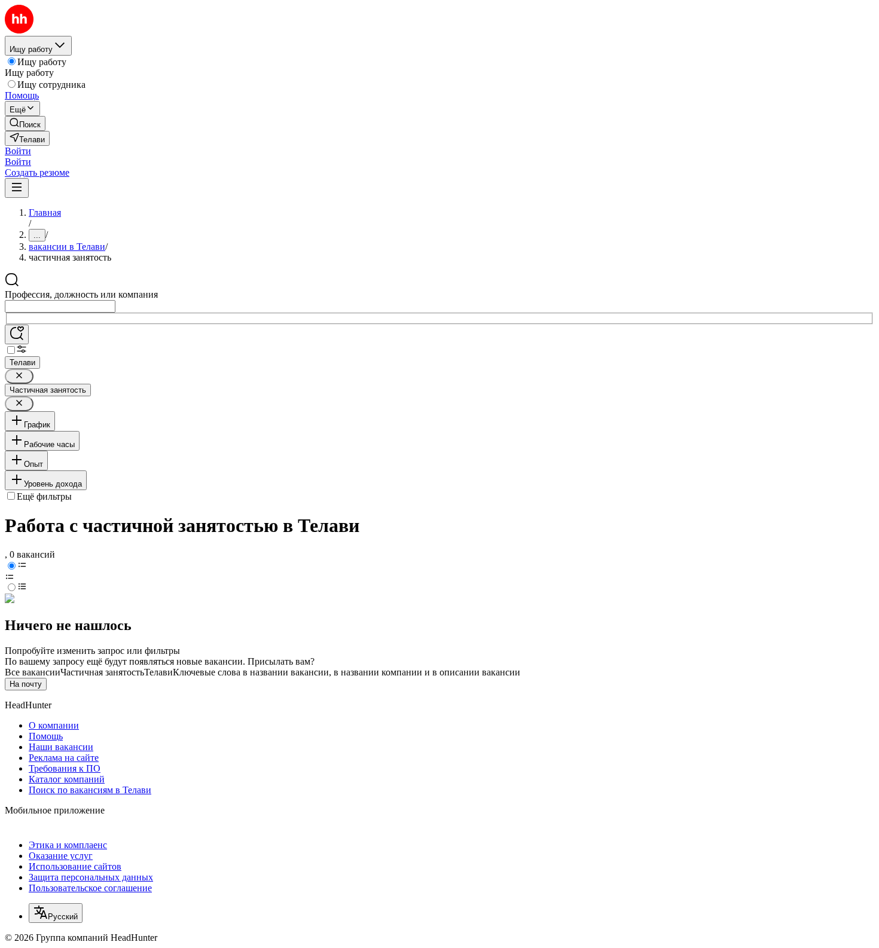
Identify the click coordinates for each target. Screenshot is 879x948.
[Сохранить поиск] (17, 334)
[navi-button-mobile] (17, 188)
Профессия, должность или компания (81, 294)
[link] (25, 123)
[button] (18, 151)
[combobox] (60, 306)
